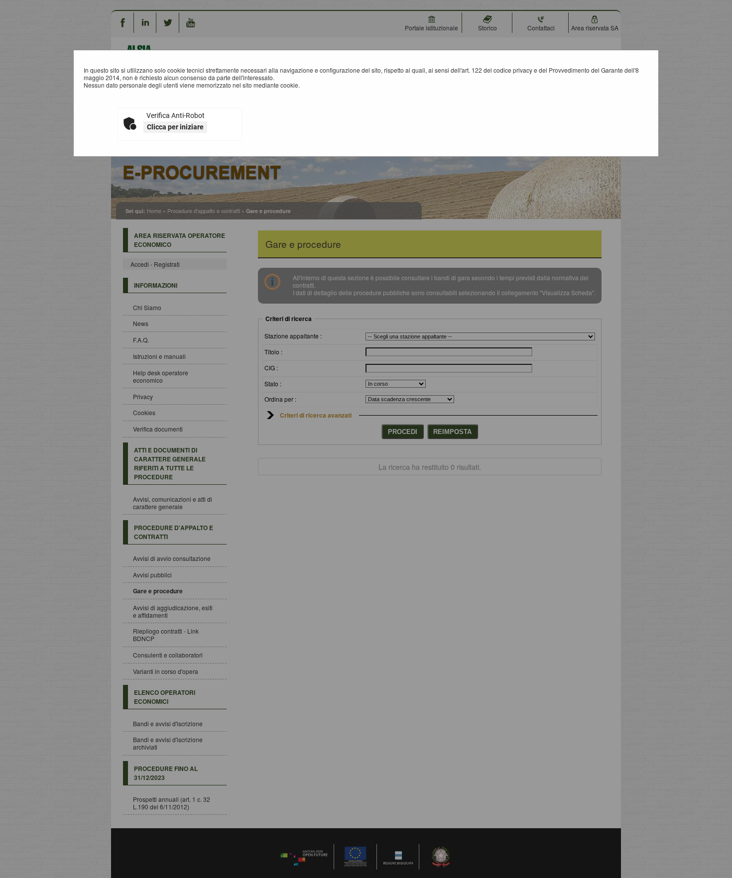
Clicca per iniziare (175, 127)
